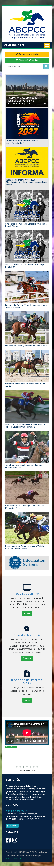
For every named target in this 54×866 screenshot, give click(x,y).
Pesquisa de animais (28, 54)
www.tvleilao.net (13, 858)
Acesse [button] (27, 613)
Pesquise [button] (27, 658)
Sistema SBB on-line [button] (28, 60)
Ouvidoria (13, 826)
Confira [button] (27, 700)
